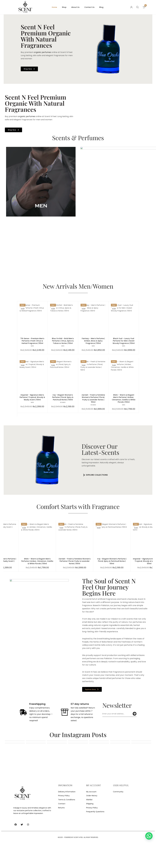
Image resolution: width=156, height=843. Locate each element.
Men (32, 346)
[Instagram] (28, 824)
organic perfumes (42, 52)
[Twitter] (22, 824)
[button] (95, 475)
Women (62, 402)
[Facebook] (15, 824)
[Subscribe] (134, 714)
